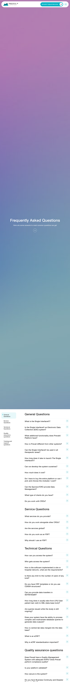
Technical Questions (7, 428)
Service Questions (7, 421)
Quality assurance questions (7, 435)
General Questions (7, 415)
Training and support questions (8, 442)
